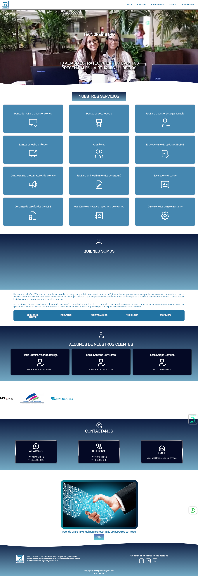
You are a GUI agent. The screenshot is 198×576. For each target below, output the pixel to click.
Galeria (172, 4)
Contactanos (157, 4)
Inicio (129, 4)
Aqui (99, 536)
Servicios (141, 4)
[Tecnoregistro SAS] (141, 562)
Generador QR (187, 4)
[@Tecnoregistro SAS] (148, 562)
